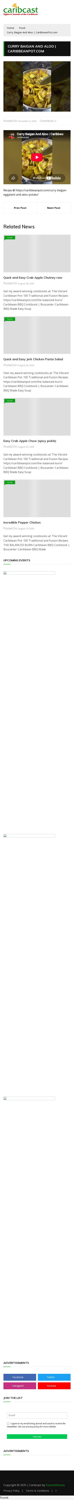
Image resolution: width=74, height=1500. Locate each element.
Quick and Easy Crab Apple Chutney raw (32, 278)
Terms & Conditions (37, 1490)
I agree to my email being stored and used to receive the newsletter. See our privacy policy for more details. (36, 1425)
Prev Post (20, 207)
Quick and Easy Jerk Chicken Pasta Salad (33, 359)
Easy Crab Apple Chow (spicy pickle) (29, 441)
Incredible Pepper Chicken (22, 522)
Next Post (53, 207)
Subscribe (37, 1437)
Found (4, 1497)
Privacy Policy (11, 1490)
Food (10, 237)
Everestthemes (55, 1485)
